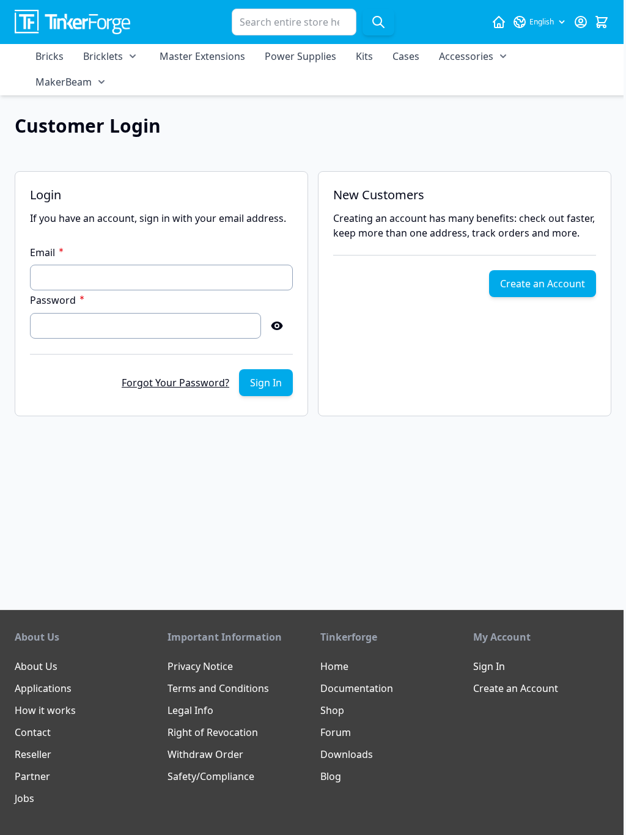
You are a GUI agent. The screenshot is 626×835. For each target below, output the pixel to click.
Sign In (489, 666)
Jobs (24, 798)
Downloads (346, 754)
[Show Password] (277, 325)
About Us (36, 666)
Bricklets (103, 56)
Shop (332, 710)
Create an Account (515, 688)
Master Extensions (202, 56)
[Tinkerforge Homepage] (499, 22)
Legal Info (190, 710)
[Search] (378, 22)
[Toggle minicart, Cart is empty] (601, 22)
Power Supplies (300, 56)
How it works (45, 710)
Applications (43, 688)
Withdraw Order (205, 754)
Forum (335, 732)
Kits (364, 56)
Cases (405, 56)
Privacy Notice (200, 666)
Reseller (33, 754)
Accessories (466, 56)
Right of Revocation (213, 732)
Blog (330, 776)
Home (334, 666)
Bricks (49, 56)
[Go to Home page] (72, 22)
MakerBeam (63, 82)
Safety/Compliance (211, 776)
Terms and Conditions (218, 688)
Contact (33, 732)
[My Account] (581, 22)
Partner (32, 776)
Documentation (356, 688)
